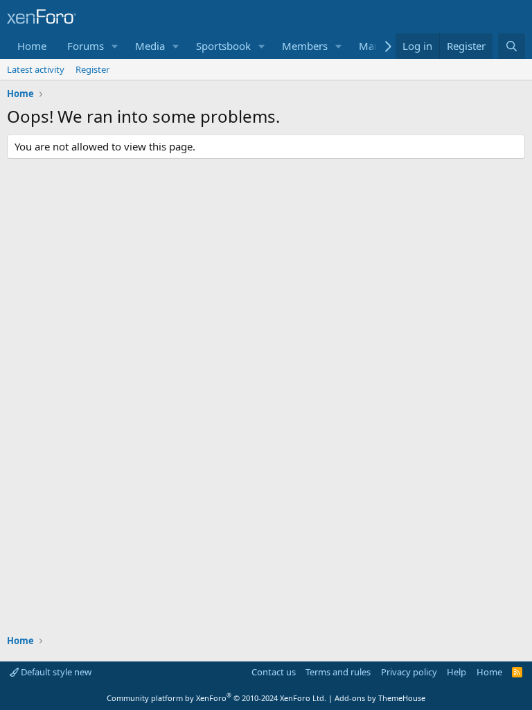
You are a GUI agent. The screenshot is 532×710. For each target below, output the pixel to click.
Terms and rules (338, 672)
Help (456, 672)
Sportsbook (223, 46)
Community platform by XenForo (216, 698)
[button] (115, 46)
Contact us (273, 672)
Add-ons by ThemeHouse (380, 698)
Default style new (55, 672)
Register (92, 69)
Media (150, 46)
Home (31, 46)
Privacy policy (409, 672)
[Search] (511, 46)
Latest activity (35, 69)
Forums (85, 46)
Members (305, 46)
